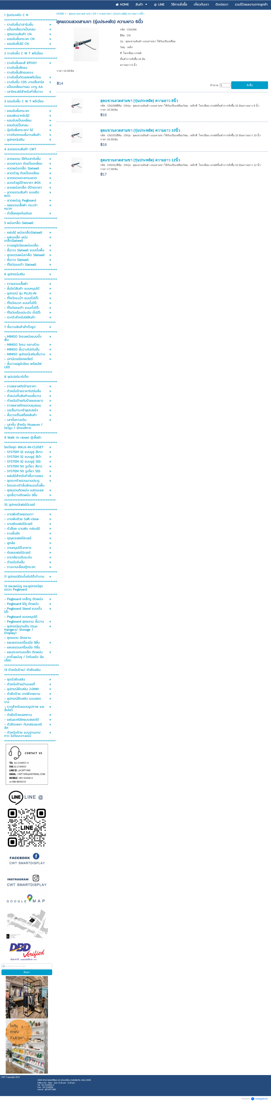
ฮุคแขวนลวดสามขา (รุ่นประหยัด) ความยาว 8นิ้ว (139, 101)
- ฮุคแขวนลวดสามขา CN (81, 13)
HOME (60, 13)
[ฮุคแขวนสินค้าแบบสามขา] (86, 43)
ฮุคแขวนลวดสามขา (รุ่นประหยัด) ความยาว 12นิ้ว (140, 160)
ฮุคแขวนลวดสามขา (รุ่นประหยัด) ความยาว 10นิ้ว (140, 130)
